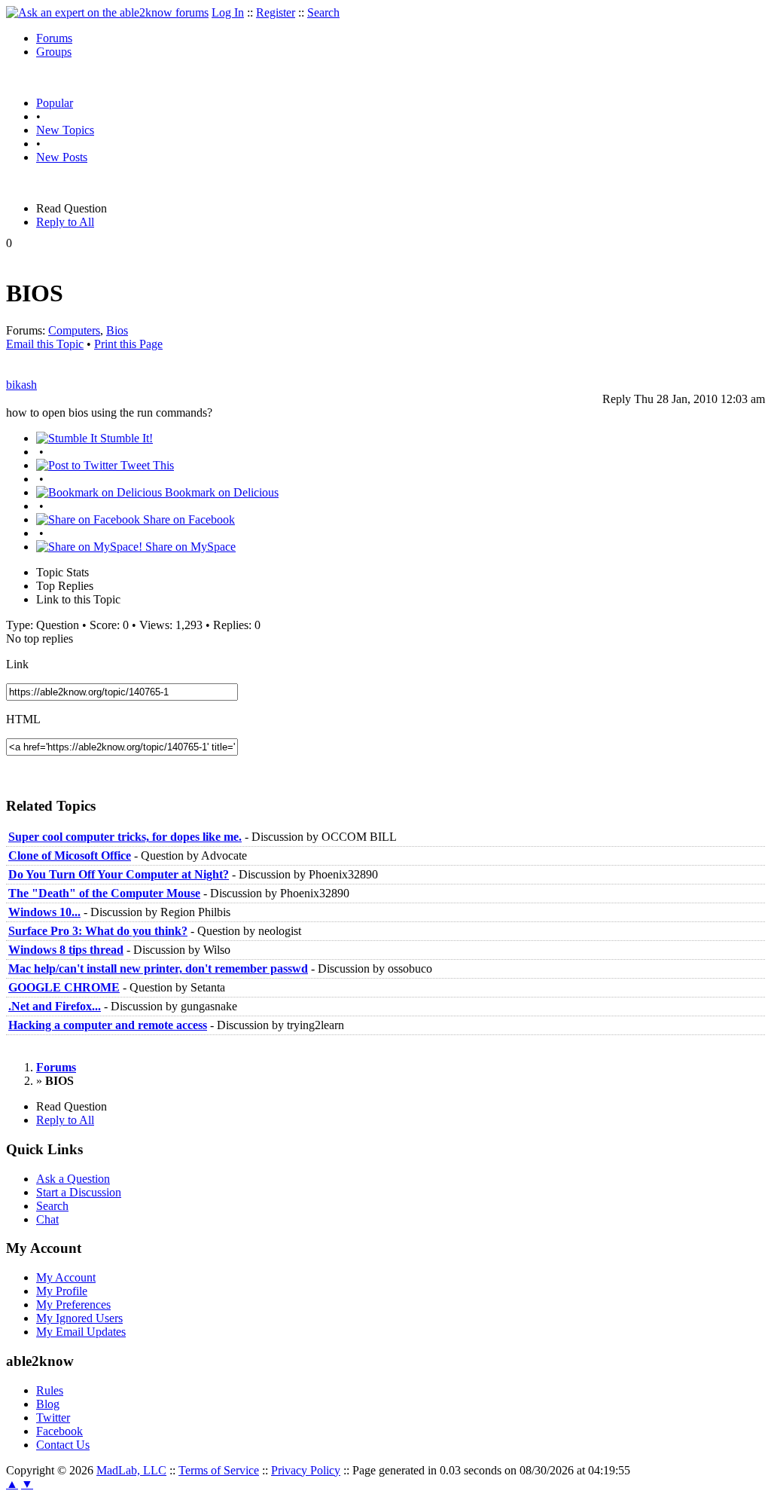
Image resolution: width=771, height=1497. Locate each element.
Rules (49, 1390)
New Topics (65, 130)
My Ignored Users (79, 1318)
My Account (66, 1277)
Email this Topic (45, 344)
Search (323, 12)
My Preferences (73, 1304)
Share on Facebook (187, 519)
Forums (54, 38)
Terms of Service (218, 1470)
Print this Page (128, 344)
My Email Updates (81, 1331)
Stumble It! (125, 438)
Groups (54, 51)
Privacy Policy (305, 1470)
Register (275, 12)
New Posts (61, 157)
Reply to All (65, 221)
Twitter (53, 1417)
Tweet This (145, 465)
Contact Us (63, 1444)
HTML (23, 719)
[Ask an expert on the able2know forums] (107, 12)
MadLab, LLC (131, 1470)
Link (17, 664)
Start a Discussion (78, 1192)
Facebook (59, 1431)
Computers (74, 330)
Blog (47, 1404)
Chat (47, 1219)
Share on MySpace (189, 546)
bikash (21, 384)
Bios (117, 330)
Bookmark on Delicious (220, 492)
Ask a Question (73, 1178)
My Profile (61, 1291)
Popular (54, 102)
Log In (228, 12)
